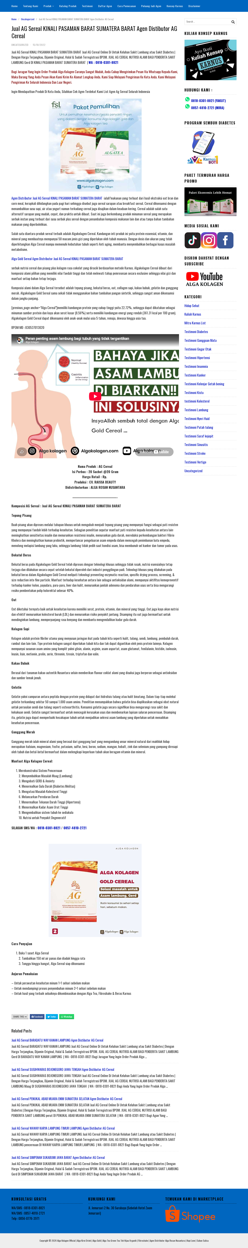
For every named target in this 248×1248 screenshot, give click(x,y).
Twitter (53, 1016)
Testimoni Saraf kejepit (198, 436)
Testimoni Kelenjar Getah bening (204, 383)
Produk (47, 6)
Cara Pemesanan (126, 6)
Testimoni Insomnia (196, 366)
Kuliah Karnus (192, 314)
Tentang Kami (30, 6)
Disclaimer (194, 6)
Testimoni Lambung (196, 409)
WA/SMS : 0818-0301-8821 (28, 1207)
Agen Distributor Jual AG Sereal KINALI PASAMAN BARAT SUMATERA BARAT (56, 198)
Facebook (38, 1016)
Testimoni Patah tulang (198, 427)
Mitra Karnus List (195, 323)
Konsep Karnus (175, 6)
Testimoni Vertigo (195, 462)
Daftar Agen (105, 6)
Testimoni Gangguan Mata (200, 340)
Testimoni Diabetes (196, 331)
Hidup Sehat (191, 305)
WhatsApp (67, 1016)
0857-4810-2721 (75, 827)
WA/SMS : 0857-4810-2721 (28, 1213)
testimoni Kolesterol (197, 401)
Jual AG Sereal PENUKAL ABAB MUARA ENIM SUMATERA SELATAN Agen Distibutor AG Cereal (66, 1098)
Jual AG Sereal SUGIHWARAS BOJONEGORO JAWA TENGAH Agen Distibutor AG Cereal (62, 1069)
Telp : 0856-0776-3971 (25, 1218)
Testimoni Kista (194, 392)
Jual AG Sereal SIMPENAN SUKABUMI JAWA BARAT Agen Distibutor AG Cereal (58, 1157)
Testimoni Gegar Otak (197, 349)
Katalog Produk (67, 6)
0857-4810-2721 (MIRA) (207, 107)
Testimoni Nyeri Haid (197, 418)
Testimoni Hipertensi (197, 357)
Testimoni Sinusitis (196, 444)
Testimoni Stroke (195, 453)
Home (14, 6)
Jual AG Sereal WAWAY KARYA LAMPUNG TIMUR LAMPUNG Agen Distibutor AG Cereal (63, 1128)
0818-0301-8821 (49, 827)
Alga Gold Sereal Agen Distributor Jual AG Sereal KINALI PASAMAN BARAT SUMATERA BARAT (67, 258)
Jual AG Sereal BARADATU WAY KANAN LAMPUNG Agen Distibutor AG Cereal (57, 1040)
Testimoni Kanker (195, 375)
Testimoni (87, 6)
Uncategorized (27, 19)
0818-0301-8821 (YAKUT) (208, 100)
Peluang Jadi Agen (151, 6)
